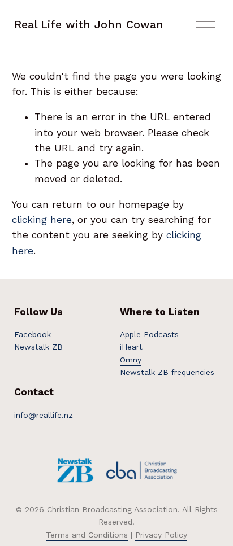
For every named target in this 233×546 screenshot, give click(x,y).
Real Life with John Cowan (89, 24)
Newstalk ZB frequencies (167, 372)
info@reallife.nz (43, 415)
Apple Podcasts (149, 334)
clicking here (42, 219)
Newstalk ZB (38, 346)
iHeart (131, 346)
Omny (130, 359)
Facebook (32, 334)
